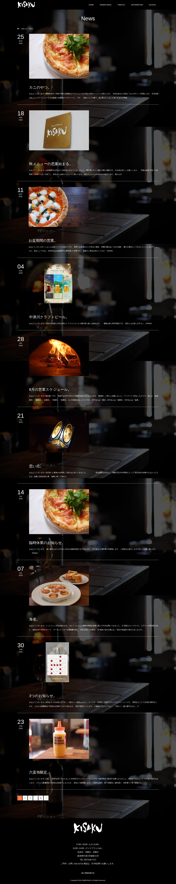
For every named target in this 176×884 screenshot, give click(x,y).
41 (41, 798)
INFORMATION (137, 5)
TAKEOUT (121, 5)
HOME (91, 5)
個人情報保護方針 (88, 873)
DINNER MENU (105, 5)
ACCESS (152, 5)
